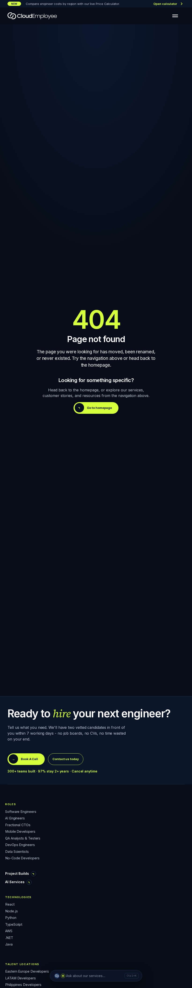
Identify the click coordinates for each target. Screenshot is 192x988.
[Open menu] (175, 16)
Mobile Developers (20, 831)
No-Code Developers (22, 858)
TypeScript (13, 924)
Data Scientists (17, 851)
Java (9, 944)
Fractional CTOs (17, 825)
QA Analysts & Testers (22, 838)
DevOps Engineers (20, 845)
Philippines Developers (23, 985)
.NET (9, 938)
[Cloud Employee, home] (32, 15)
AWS (8, 931)
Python (10, 918)
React (10, 904)
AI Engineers (15, 818)
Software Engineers (20, 812)
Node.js (11, 911)
